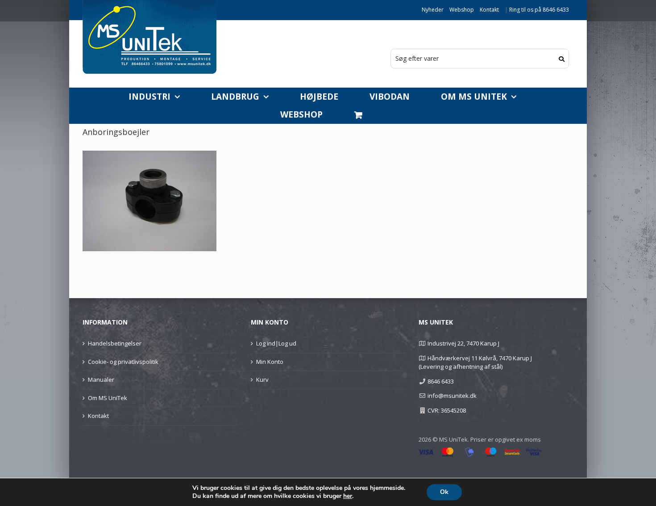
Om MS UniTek (107, 398)
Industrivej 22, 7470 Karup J (463, 343)
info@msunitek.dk (452, 396)
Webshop (461, 9)
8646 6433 (441, 381)
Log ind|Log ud (276, 343)
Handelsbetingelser (114, 343)
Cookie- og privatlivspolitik (123, 362)
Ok (444, 492)
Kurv (262, 379)
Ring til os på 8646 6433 (539, 9)
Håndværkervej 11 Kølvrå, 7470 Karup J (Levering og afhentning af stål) (475, 362)
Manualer (101, 379)
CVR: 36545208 (447, 410)
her (347, 496)
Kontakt (489, 9)
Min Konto (269, 362)
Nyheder (433, 9)
